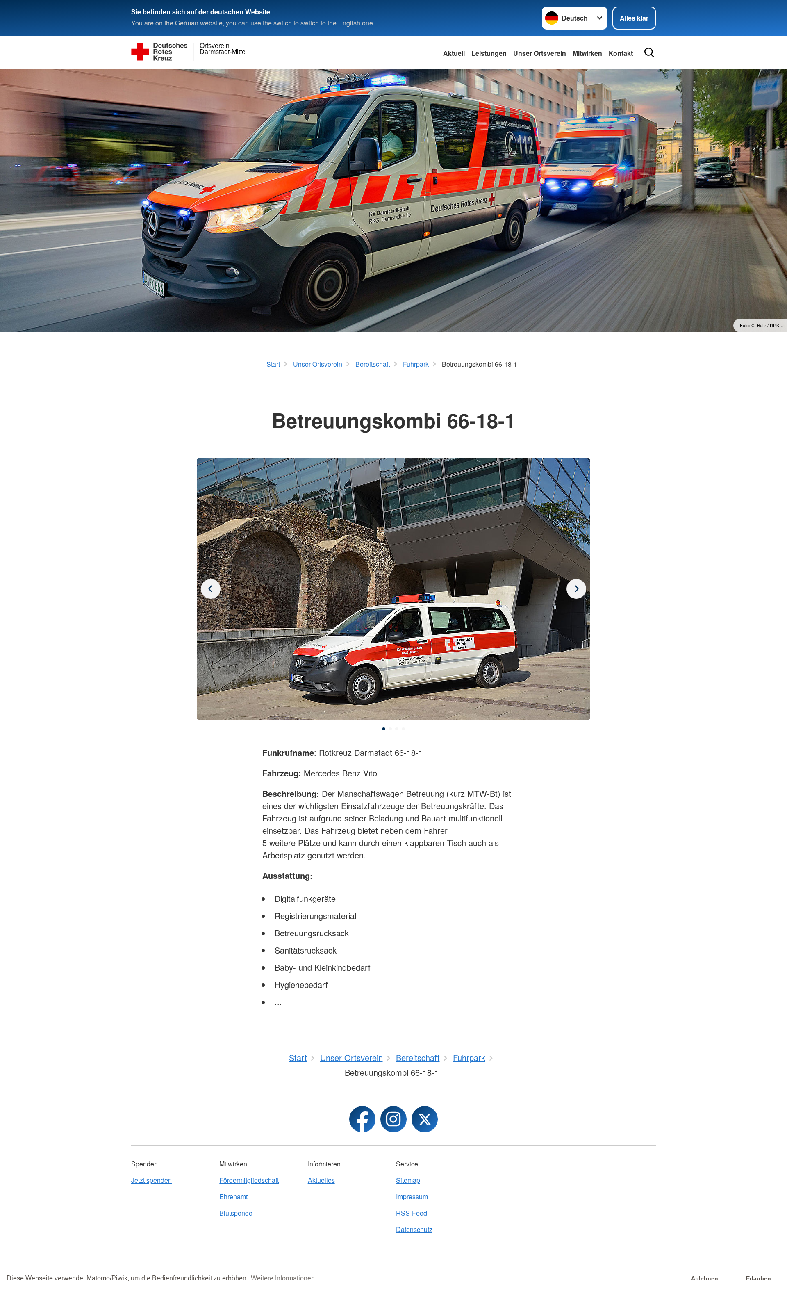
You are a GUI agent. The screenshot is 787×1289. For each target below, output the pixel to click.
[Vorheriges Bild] (576, 589)
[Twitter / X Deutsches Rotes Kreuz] (425, 1119)
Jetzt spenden (151, 1180)
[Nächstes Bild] (211, 589)
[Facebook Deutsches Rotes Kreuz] (362, 1119)
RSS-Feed (411, 1213)
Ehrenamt (233, 1196)
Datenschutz (414, 1229)
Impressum (412, 1196)
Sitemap (408, 1180)
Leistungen (489, 53)
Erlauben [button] (758, 1278)
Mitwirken (587, 53)
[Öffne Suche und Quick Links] (649, 52)
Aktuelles (321, 1180)
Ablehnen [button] (704, 1278)
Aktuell (454, 53)
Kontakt (621, 53)
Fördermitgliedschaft (249, 1180)
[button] (383, 728)
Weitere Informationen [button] (283, 1278)
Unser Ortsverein (539, 53)
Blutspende (235, 1213)
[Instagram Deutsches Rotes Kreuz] (393, 1119)
